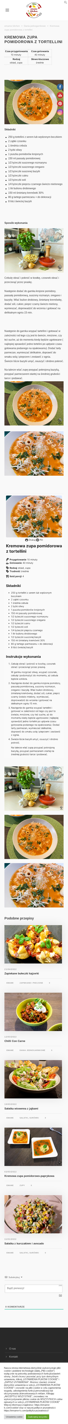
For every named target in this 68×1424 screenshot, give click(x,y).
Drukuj (31, 539)
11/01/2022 (10, 1239)
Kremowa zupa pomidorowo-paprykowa (29, 1175)
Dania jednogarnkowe (32, 1050)
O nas (12, 1348)
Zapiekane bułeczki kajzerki (21, 973)
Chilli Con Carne (14, 1041)
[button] (61, 3)
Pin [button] (41, 539)
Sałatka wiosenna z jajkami (21, 1108)
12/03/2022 (10, 1037)
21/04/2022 (10, 969)
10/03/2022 (10, 1104)
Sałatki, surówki (29, 1118)
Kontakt (13, 1356)
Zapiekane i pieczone (31, 983)
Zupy (22, 1185)
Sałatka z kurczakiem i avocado (24, 1243)
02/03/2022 (10, 1172)
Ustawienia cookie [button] (14, 1417)
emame (10, 983)
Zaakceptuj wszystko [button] (37, 1417)
